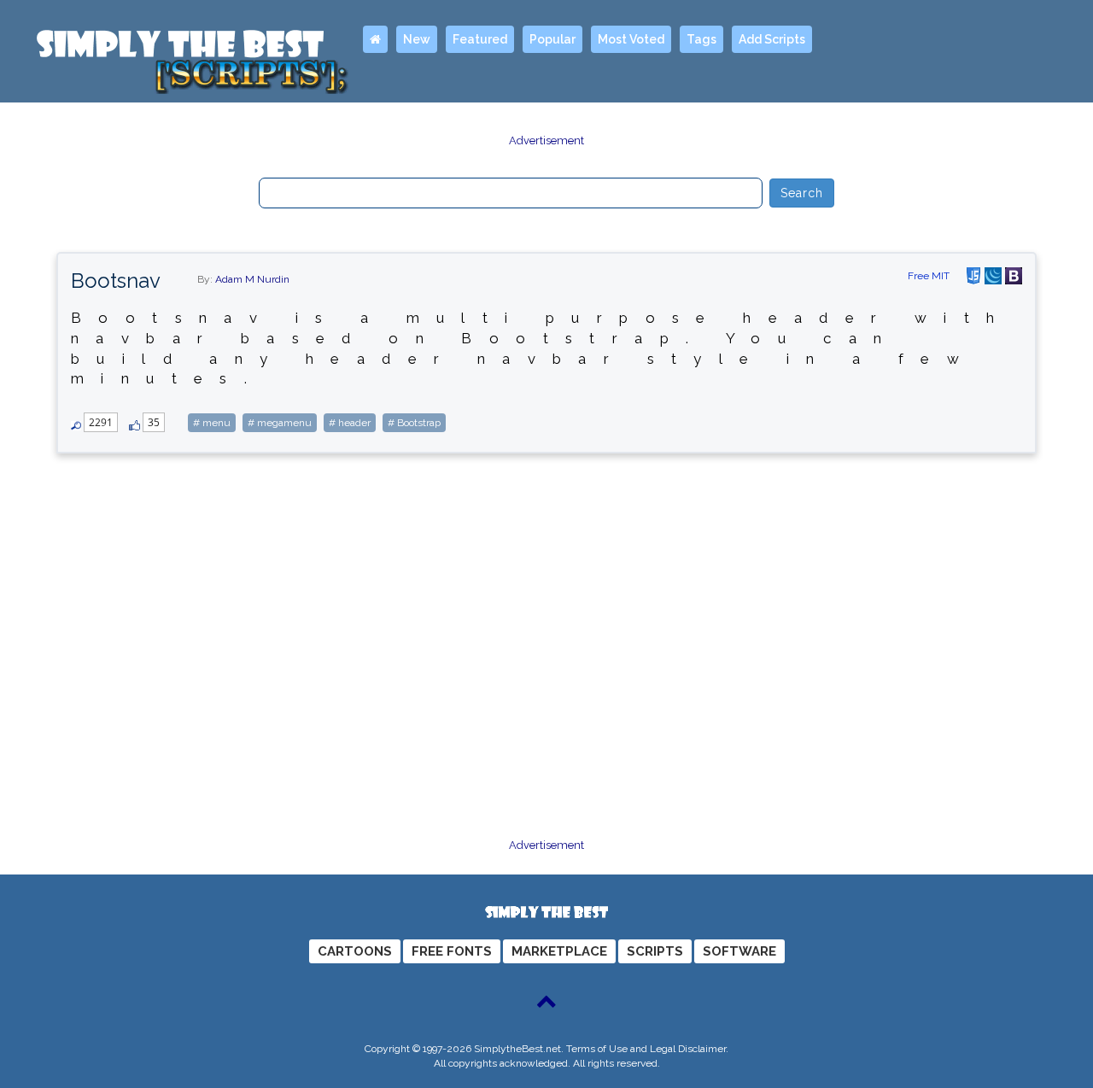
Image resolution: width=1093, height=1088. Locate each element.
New (416, 39)
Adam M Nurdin (252, 279)
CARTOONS (355, 951)
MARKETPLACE (559, 951)
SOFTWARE (739, 951)
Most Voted (631, 39)
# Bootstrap (414, 423)
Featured (480, 39)
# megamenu (280, 423)
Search (802, 193)
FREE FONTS (452, 951)
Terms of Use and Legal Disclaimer (646, 1049)
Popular (552, 39)
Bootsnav (116, 280)
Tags (701, 39)
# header (350, 423)
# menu (212, 423)
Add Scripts (772, 39)
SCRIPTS (655, 951)
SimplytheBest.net (517, 1049)
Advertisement (546, 140)
